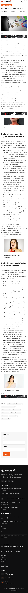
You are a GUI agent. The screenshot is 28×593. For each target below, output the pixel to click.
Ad (4, 440)
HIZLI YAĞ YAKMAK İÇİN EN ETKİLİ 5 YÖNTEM (12, 521)
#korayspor (4, 415)
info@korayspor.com (9, 583)
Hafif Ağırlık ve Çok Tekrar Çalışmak (9, 507)
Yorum (5, 436)
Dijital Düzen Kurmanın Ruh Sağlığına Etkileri (11, 502)
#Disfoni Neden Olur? (7, 412)
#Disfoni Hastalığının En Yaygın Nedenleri (11, 409)
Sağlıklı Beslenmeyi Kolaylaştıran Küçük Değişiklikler (13, 498)
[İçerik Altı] (14, 396)
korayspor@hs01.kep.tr (10, 579)
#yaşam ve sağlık (6, 418)
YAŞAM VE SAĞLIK (6, 5)
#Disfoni (10, 403)
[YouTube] (12, 481)
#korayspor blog (13, 415)
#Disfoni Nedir (17, 412)
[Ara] (22, 1)
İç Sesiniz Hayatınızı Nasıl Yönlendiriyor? (11, 488)
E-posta (5, 446)
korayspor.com (14, 590)
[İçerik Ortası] (14, 113)
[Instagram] (9, 481)
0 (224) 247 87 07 (9, 574)
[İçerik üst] (14, 36)
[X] (5, 481)
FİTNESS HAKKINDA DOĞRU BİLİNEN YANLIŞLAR (13, 536)
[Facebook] (2, 481)
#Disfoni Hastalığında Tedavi (8, 406)
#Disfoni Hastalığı (18, 403)
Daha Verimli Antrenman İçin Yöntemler (10, 493)
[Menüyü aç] (25, 1)
